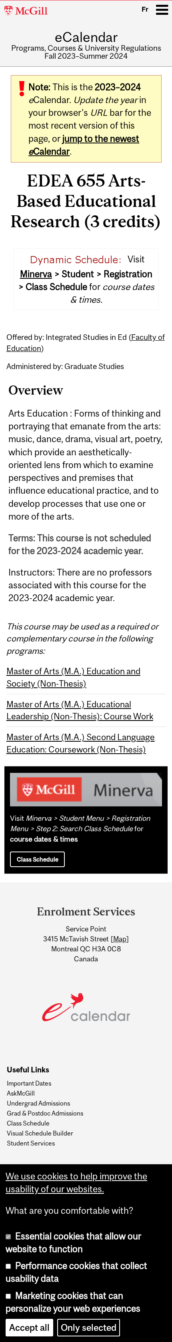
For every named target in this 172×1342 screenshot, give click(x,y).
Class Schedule (37, 859)
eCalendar (86, 37)
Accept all (29, 1327)
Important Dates (29, 1083)
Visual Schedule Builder (40, 1133)
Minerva (36, 274)
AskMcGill (21, 1093)
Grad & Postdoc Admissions (45, 1113)
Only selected (88, 1327)
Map (119, 939)
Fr (145, 9)
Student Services (31, 1143)
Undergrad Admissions (38, 1103)
